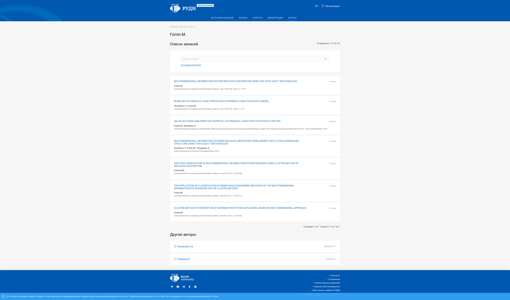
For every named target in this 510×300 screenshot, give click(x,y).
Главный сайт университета (327, 286)
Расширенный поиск (191, 65)
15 (331, 43)
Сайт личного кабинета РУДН (326, 290)
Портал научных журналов (327, 283)
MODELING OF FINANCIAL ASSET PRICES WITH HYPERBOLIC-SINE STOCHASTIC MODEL (221, 101)
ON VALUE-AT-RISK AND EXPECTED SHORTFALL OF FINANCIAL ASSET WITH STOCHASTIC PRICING (227, 121)
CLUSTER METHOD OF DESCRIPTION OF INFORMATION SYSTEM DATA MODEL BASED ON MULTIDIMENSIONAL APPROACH (240, 208)
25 (335, 43)
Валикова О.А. (186, 246)
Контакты (335, 275)
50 (339, 43)
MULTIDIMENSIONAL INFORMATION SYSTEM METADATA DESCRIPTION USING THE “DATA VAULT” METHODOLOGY (235, 81)
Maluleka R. (184, 259)
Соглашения (334, 279)
